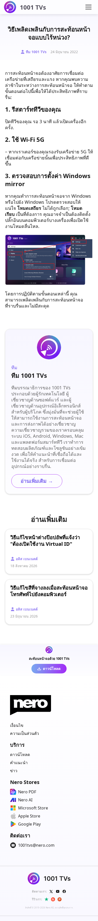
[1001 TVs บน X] (51, 892)
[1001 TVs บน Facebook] (64, 892)
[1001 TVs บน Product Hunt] (60, 899)
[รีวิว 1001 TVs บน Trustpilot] (46, 899)
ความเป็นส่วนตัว (24, 733)
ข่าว (13, 770)
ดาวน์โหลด (20, 754)
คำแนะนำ (19, 762)
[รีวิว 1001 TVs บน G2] (53, 899)
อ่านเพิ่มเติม (37, 480)
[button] (88, 7)
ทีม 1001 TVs (36, 51)
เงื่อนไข (16, 725)
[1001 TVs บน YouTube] (58, 892)
